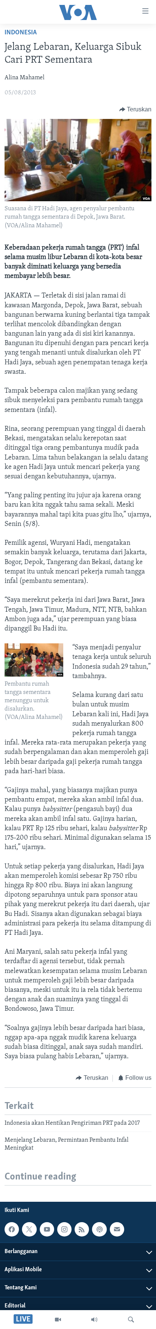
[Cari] (131, 1319)
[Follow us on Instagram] (64, 1229)
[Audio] (94, 1319)
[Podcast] (99, 1229)
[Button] (135, 109)
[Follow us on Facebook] (12, 1229)
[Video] (58, 1319)
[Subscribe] (117, 1229)
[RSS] (82, 1229)
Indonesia (21, 32)
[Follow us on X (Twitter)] (29, 1229)
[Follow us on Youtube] (47, 1229)
